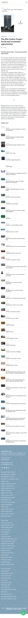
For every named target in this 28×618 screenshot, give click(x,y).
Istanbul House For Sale (6, 522)
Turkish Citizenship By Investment (8, 589)
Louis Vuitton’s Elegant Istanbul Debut (13, 160)
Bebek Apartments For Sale (7, 476)
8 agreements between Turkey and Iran (13, 253)
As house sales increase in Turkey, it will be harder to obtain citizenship (16, 267)
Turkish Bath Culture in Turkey (11, 365)
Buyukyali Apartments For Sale (8, 497)
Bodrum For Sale (5, 481)
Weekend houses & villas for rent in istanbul (14, 305)
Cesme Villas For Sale (6, 500)
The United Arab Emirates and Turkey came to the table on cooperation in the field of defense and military (15, 373)
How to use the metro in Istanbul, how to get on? (15, 426)
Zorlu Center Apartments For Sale (8, 599)
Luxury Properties (5, 532)
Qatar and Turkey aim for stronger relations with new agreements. (16, 396)
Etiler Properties (4, 507)
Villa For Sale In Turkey (6, 594)
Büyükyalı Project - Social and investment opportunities (14, 283)
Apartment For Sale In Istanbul (8, 472)
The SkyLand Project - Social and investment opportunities (14, 291)
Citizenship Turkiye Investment (8, 502)
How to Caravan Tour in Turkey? (12, 318)
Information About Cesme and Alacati (13, 197)
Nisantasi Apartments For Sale (8, 541)
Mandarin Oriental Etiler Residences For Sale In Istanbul (15, 190)
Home (3, 8)
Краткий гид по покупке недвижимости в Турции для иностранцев (15, 129)
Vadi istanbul (4, 592)
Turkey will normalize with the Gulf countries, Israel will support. (16, 388)
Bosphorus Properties (6, 490)
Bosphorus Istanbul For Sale (7, 486)
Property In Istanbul (5, 550)
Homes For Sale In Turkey (7, 509)
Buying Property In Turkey (7, 495)
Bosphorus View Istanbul (6, 493)
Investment (4, 36)
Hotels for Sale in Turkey (10, 153)
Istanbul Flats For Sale (6, 516)
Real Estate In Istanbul (6, 559)
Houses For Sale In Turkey (7, 513)
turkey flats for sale (6, 578)
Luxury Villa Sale (4, 534)
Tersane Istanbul (9, 166)
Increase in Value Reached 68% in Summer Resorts (16, 403)
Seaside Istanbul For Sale (7, 573)
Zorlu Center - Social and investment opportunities (15, 298)
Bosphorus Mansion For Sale (7, 488)
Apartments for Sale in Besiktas (12, 203)
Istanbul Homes (4, 520)
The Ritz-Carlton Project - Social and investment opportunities (15, 275)
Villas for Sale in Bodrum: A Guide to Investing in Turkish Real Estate (15, 211)
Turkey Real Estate (5, 587)
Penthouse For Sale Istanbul (7, 543)
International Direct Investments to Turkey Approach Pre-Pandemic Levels (16, 441)
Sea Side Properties (5, 568)
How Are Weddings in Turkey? (12, 338)
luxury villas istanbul (5, 536)
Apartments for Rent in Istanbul (8, 474)
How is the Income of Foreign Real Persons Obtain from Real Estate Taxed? (16, 411)
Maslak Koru (8, 218)
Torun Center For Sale (6, 575)
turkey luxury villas (5, 585)
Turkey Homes (4, 580)
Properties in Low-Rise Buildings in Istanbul (14, 225)
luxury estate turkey (5, 529)
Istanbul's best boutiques (10, 345)
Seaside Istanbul (4, 571)
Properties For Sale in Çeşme (8, 546)
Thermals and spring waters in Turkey (13, 358)
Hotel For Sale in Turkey (6, 511)
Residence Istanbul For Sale (7, 564)
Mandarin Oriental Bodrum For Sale (9, 539)
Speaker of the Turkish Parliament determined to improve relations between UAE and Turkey (15, 380)
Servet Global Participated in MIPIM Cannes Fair (15, 145)
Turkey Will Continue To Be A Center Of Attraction (15, 246)
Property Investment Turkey (7, 553)
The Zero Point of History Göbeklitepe (13, 351)
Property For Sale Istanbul (7, 548)
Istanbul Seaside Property (7, 527)
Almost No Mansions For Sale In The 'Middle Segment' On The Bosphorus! (14, 182)
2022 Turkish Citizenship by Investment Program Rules (15, 239)
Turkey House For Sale (6, 582)
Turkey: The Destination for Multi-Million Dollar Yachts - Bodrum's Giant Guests (16, 174)
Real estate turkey (5, 562)
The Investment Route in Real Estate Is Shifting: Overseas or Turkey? (15, 137)
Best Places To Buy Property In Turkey (10, 479)
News (7, 8)
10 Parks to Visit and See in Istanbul (13, 311)
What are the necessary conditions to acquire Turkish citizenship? (16, 433)
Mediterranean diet (9, 331)
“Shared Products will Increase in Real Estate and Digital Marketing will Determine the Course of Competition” (15, 419)
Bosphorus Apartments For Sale (8, 483)
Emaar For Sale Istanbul (6, 504)
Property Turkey (4, 555)
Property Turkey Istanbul (6, 557)
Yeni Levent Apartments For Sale (8, 596)
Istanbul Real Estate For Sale (7, 525)
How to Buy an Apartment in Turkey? (13, 259)
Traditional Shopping (10, 325)
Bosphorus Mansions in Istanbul (12, 231)
